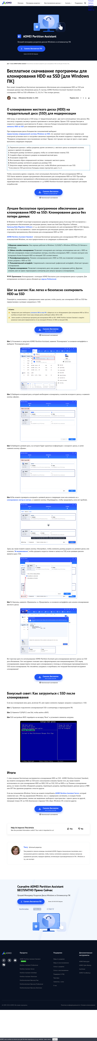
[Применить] (48, 631)
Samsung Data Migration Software (19, 227)
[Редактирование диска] (48, 524)
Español (91, 5)
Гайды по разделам (59, 959)
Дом (8, 63)
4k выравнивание (21, 551)
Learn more (47, 1039)
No (82, 829)
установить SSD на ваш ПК (38, 312)
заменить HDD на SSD (15, 126)
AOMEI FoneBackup (84, 973)
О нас (55, 985)
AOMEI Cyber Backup (85, 965)
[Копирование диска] (48, 369)
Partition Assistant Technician (28, 976)
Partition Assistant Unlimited (28, 973)
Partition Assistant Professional (29, 965)
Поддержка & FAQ (58, 974)
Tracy (14, 98)
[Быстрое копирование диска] (48, 421)
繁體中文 (91, 10)
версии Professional (48, 279)
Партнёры (56, 978)
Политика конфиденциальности (70, 1005)
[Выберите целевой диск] (48, 473)
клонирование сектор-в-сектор (19, 500)
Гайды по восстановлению (61, 963)
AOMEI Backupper (84, 961)
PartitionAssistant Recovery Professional (31, 984)
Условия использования (88, 1005)
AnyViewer (82, 969)
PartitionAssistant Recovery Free (29, 980)
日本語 (90, 8)
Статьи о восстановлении (60, 970)
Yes (71, 829)
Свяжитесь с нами (58, 982)
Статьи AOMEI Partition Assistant (18, 63)
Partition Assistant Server (27, 969)
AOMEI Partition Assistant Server (67, 793)
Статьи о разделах (58, 966)
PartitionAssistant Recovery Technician (31, 988)
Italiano (90, 3)
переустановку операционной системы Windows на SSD (28, 134)
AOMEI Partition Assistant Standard (20, 237)
